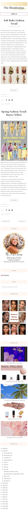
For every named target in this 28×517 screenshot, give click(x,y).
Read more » (14, 90)
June (5, 464)
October (6, 457)
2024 (3, 483)
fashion (7, 104)
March (5, 476)
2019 (3, 494)
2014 (3, 506)
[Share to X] (9, 100)
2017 (3, 499)
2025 (3, 451)
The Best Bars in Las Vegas (14, 363)
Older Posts (22, 221)
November (7, 455)
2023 (3, 485)
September (7, 460)
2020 (3, 492)
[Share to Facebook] (6, 100)
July (5, 462)
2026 (3, 448)
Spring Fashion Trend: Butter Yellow (14, 113)
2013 (3, 508)
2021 (3, 490)
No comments (4, 96)
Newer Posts (6, 221)
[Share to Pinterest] (12, 100)
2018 (3, 497)
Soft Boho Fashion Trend (14, 22)
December (7, 453)
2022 (3, 487)
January (6, 480)
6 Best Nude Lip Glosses (14, 419)
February (6, 478)
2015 (3, 504)
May (5, 467)
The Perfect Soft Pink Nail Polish (15, 381)
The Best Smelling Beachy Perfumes (14, 400)
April (5, 469)
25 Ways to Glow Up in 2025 (14, 437)
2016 (3, 501)
